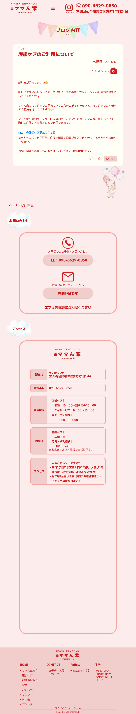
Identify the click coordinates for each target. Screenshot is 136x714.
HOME (24, 664)
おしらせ (110, 159)
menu (52, 8)
